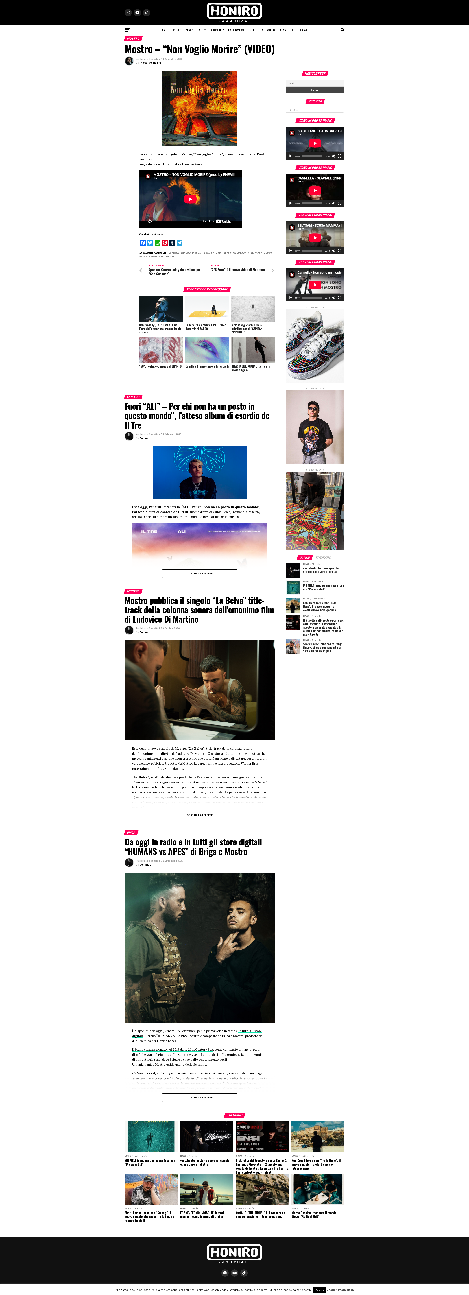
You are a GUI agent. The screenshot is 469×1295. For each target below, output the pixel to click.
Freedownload (236, 30)
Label (200, 30)
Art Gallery (268, 30)
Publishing (216, 30)
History (176, 30)
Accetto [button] (319, 1290)
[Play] (290, 156)
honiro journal (192, 253)
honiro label (213, 253)
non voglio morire (152, 257)
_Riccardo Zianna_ (150, 62)
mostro (257, 253)
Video (170, 257)
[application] (315, 143)
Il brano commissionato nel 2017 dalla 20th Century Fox (172, 1049)
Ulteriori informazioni (340, 1290)
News (188, 30)
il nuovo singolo (158, 748)
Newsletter (286, 30)
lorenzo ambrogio (237, 253)
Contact (304, 30)
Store (253, 30)
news (268, 253)
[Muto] (334, 156)
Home (164, 30)
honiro (174, 253)
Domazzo (145, 438)
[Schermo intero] (339, 156)
